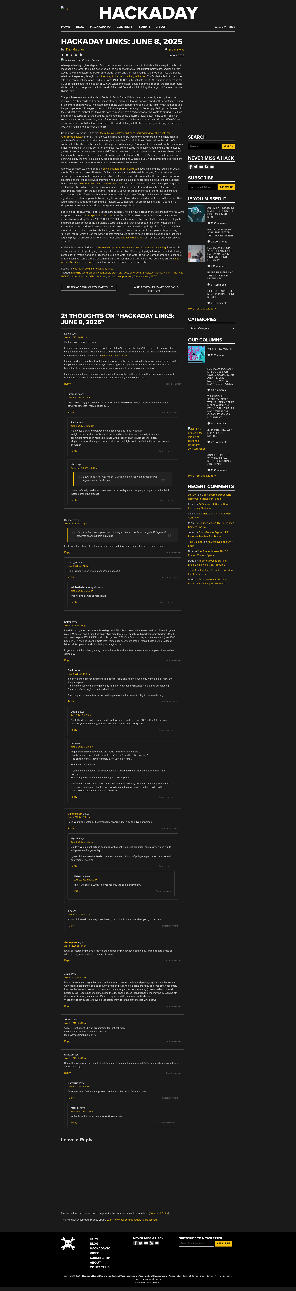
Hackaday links (104, 268)
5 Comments (218, 390)
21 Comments (176, 49)
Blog (80, 27)
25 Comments (218, 303)
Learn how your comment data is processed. (132, 1219)
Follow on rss (206, 166)
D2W (114, 272)
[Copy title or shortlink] (80, 55)
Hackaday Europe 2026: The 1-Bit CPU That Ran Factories (220, 232)
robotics (112, 276)
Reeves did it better (132, 237)
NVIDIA (65, 276)
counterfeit (104, 272)
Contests (125, 27)
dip (120, 272)
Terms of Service (190, 1276)
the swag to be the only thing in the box (123, 76)
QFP (91, 276)
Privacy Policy (175, 1276)
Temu (137, 276)
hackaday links (162, 272)
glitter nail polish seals (114, 355)
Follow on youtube (201, 166)
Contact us (212, 166)
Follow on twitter (195, 166)
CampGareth (75, 813)
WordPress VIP (154, 1282)
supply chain (125, 276)
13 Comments (218, 355)
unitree (145, 276)
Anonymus (70, 942)
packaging (77, 276)
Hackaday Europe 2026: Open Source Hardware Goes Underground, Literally (219, 254)
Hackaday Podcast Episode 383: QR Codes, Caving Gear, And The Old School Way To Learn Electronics (220, 376)
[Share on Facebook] (62, 54)
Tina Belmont (195, 541)
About (161, 27)
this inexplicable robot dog (98, 215)
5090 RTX (76, 272)
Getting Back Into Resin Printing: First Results (220, 294)
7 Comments (218, 266)
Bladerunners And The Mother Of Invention (220, 275)
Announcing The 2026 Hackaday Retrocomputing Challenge (219, 459)
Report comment (173, 384)
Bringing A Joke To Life (88, 287)
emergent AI (137, 272)
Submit (144, 27)
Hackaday (148, 13)
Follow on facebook (190, 166)
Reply (67, 383)
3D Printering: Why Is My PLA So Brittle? (220, 433)
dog (126, 272)
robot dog (100, 276)
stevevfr (192, 494)
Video (95, 1253)
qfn (86, 276)
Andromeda (90, 272)
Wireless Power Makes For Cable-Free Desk (156, 289)
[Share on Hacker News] (71, 54)
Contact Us (99, 1267)
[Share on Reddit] (76, 54)
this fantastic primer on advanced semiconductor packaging (132, 247)
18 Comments (218, 223)
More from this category (202, 308)
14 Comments (218, 423)
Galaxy (149, 272)
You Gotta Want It (219, 349)
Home (65, 27)
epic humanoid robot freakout (120, 168)
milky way (177, 272)
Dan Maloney (75, 49)
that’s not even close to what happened (101, 183)
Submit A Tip (100, 1258)
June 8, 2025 (176, 55)
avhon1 (192, 570)
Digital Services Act (209, 1276)
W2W (153, 276)
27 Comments (218, 442)
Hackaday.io (100, 27)
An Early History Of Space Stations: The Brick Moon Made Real (220, 212)
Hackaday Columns (83, 268)
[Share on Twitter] (67, 54)
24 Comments (218, 241)
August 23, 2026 (225, 27)
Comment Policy (159, 1213)
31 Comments (218, 284)
